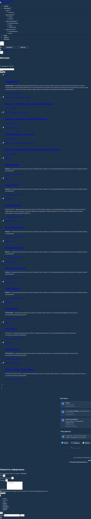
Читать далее (9, 108)
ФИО (1, 475)
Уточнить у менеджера (11, 93)
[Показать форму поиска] (2, 43)
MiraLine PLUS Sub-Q (15, 268)
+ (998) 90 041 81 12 (70, 424)
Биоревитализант (12, 27)
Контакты (6, 39)
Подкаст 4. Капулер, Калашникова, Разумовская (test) (32, 149)
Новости (6, 37)
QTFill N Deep (11, 308)
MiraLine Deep (12, 164)
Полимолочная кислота (13, 23)
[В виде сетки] (1, 71)
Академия (9, 47)
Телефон (2, 480)
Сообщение (3, 489)
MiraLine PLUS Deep (14, 227)
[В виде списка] (4, 72)
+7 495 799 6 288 (69, 404)
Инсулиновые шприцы (13, 31)
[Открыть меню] (1, 52)
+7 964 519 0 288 (69, 412)
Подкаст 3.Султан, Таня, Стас (20, 134)
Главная (6, 6)
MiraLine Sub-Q (12, 288)
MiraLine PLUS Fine (14, 247)
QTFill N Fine (11, 329)
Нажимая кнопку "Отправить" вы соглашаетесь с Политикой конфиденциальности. (25, 491)
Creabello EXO (12, 81)
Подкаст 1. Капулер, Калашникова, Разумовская (29, 103)
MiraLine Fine (11, 185)
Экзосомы (11, 16)
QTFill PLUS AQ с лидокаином (19, 369)
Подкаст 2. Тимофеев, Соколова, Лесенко (26, 119)
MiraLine (23, 47)
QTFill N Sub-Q (12, 349)
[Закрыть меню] (0, 495)
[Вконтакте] (88, 460)
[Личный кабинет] (1, 47)
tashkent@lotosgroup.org (71, 426)
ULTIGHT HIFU (11, 12)
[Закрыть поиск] (1, 513)
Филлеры (10, 25)
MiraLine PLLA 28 (13, 205)
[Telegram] (90, 460)
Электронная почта (5, 478)
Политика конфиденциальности (79, 462)
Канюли (10, 33)
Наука (5, 35)
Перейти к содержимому (7, 1)
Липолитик (11, 18)
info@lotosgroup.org (70, 406)
